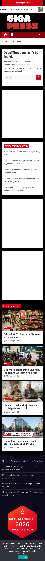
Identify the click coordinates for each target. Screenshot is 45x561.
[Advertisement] (22, 113)
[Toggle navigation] (12, 34)
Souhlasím (23, 557)
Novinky (7, 328)
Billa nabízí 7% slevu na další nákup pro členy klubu (22, 461)
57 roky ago (10, 341)
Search (38, 77)
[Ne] (42, 550)
